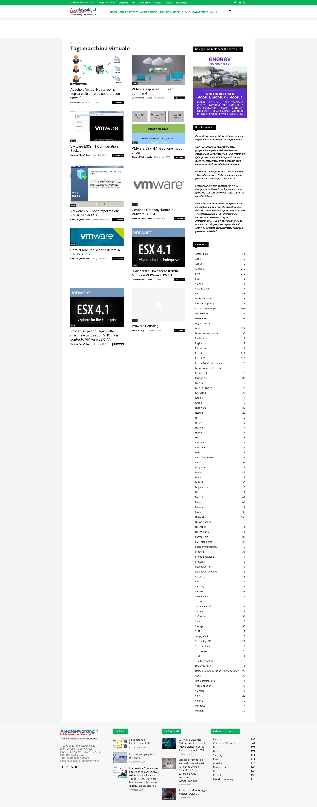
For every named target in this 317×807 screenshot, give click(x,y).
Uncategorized (203, 665)
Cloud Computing (78, 84)
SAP (197, 581)
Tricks (198, 656)
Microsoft (200, 502)
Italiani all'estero (204, 457)
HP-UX (198, 422)
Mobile (199, 512)
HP (196, 417)
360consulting (138, 330)
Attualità (200, 268)
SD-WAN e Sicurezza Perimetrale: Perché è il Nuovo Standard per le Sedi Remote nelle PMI (191, 745)
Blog (197, 273)
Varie (198, 675)
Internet (199, 442)
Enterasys (200, 348)
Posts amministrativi (206, 546)
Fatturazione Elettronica (208, 368)
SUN (197, 631)
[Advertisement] (158, 29)
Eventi (198, 353)
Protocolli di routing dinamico (226, 139)
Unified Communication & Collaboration (217, 670)
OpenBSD (200, 526)
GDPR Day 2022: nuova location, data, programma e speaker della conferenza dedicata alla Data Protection (218, 161)
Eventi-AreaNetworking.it (209, 363)
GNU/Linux (201, 392)
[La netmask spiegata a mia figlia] (120, 757)
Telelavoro (201, 651)
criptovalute (201, 313)
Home (73, 43)
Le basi (199, 482)
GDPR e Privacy (203, 387)
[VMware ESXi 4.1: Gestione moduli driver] (158, 127)
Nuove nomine (203, 521)
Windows (200, 705)
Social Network (203, 606)
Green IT (200, 402)
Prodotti (199, 551)
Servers (199, 591)
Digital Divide (202, 323)
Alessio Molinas (77, 102)
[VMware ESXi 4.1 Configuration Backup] (97, 126)
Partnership (201, 536)
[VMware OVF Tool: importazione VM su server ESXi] (97, 186)
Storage (199, 626)
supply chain (202, 636)
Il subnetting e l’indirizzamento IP (139, 741)
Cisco (198, 293)
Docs (135, 83)
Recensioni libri (203, 566)
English (199, 343)
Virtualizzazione (204, 685)
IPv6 (197, 452)
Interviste (200, 447)
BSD (197, 278)
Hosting (199, 412)
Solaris (199, 621)
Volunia (199, 700)
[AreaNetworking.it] (83, 12)
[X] (244, 2)
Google (199, 397)
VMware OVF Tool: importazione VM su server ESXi (95, 213)
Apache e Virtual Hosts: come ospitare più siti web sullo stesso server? (95, 94)
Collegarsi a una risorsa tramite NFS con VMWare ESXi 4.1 (155, 273)
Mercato (199, 497)
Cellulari (199, 283)
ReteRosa (200, 576)
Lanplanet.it (201, 467)
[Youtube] (76, 767)
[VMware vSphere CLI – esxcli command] (158, 70)
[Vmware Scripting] (158, 305)
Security (199, 586)
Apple (198, 258)
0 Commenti (118, 102)
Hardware (200, 407)
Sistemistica (201, 596)
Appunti (199, 263)
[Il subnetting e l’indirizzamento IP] (120, 743)
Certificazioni (202, 288)
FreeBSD (199, 382)
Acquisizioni (202, 253)
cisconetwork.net (204, 298)
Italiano (199, 462)
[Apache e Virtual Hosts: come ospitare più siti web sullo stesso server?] (97, 70)
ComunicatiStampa (205, 308)
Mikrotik (199, 507)
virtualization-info (205, 680)
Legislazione (202, 487)
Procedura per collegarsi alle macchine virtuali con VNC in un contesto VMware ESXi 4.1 (94, 335)
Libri (197, 492)
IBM (197, 437)
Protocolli (200, 561)
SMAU (198, 601)
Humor (199, 432)
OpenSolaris (202, 531)
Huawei (199, 427)
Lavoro (198, 472)
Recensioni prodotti (206, 571)
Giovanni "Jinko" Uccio (142, 97)
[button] (230, 12)
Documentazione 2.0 (206, 333)
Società (199, 611)
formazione (201, 378)
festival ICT (201, 373)
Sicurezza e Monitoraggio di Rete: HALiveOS (192, 791)
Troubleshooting (204, 661)
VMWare (199, 690)
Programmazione (204, 556)
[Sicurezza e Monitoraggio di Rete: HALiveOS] (169, 794)
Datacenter (201, 318)
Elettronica (201, 338)
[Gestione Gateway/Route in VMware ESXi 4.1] (158, 186)
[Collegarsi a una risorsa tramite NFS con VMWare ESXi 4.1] (158, 247)
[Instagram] (67, 767)
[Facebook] (234, 2)
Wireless (200, 710)
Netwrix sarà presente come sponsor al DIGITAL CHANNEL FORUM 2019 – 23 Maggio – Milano (219, 193)
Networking (201, 517)
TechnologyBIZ (203, 641)
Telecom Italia (203, 646)
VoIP (197, 695)
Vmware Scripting (145, 326)
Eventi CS (200, 358)
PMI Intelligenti (203, 541)
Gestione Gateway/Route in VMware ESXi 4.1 (152, 212)
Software (200, 616)
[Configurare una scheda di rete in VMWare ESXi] (97, 237)
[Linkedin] (239, 2)
